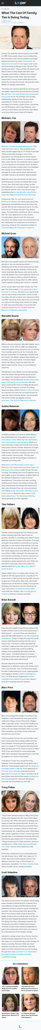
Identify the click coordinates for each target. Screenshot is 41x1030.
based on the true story (30, 390)
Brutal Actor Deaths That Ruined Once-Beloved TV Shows (10, 1015)
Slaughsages (25, 679)
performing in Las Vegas (15, 774)
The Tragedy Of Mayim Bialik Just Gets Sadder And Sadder (10, 989)
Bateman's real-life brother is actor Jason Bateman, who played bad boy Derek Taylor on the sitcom (20, 467)
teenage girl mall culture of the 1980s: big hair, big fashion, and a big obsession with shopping (19, 439)
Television (5, 9)
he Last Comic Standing (11, 771)
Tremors (14, 292)
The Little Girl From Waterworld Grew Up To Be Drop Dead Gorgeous (29, 989)
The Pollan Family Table (28, 864)
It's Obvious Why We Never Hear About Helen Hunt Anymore (29, 1015)
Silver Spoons (15, 470)
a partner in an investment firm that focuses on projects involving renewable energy (19, 954)
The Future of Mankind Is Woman (23, 400)
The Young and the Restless (17, 382)
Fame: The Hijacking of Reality (23, 496)
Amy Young (7, 21)
